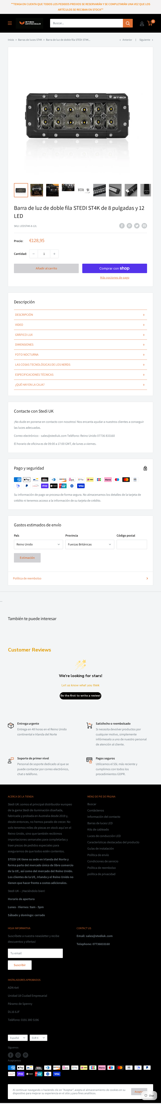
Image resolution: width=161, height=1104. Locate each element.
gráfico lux (80, 335)
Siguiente (144, 39)
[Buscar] (128, 23)
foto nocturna (80, 354)
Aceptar (139, 1091)
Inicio (11, 39)
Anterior (127, 39)
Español (14, 1038)
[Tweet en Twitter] (137, 226)
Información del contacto (103, 817)
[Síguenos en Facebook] (10, 1055)
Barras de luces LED (100, 823)
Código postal (126, 535)
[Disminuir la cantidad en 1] (33, 254)
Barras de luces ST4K (30, 39)
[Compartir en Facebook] (122, 226)
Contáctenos (95, 810)
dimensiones (80, 344)
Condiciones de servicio (102, 861)
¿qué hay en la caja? (80, 384)
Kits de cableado (98, 829)
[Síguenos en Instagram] (18, 1055)
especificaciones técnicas (80, 374)
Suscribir (20, 965)
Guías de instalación (100, 848)
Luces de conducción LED (104, 836)
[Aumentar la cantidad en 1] (54, 254)
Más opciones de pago (114, 277)
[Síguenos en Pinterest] (25, 1055)
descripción (80, 315)
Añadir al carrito (46, 268)
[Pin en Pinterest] (129, 226)
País (16, 535)
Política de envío (98, 855)
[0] (149, 23)
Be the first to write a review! (80, 695)
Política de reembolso (27, 578)
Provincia (71, 535)
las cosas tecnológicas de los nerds (80, 364)
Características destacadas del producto (113, 842)
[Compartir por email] (144, 226)
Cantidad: (20, 254)
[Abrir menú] (10, 23)
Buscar (91, 804)
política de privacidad (101, 874)
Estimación (27, 558)
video (80, 325)
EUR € (35, 1038)
